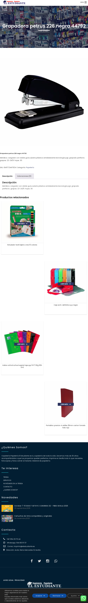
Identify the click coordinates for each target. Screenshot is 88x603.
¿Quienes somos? (10, 490)
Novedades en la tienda (13, 483)
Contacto (7, 487)
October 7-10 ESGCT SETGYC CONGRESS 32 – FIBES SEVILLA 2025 (41, 506)
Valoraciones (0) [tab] (24, 176)
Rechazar (56, 596)
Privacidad (20, 580)
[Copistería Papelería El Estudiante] (33, 2)
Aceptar (39, 596)
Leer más (21, 223)
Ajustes (74, 596)
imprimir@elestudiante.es (24, 546)
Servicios (7, 480)
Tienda (5, 477)
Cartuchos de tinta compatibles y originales (33, 516)
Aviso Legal (8, 580)
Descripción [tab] (7, 176)
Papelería (30, 167)
